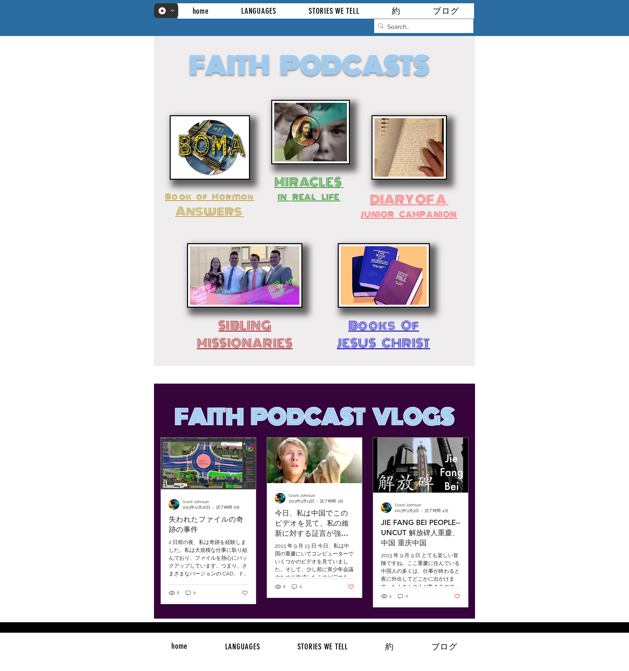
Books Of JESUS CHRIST (383, 334)
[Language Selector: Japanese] (166, 10)
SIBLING (244, 326)
